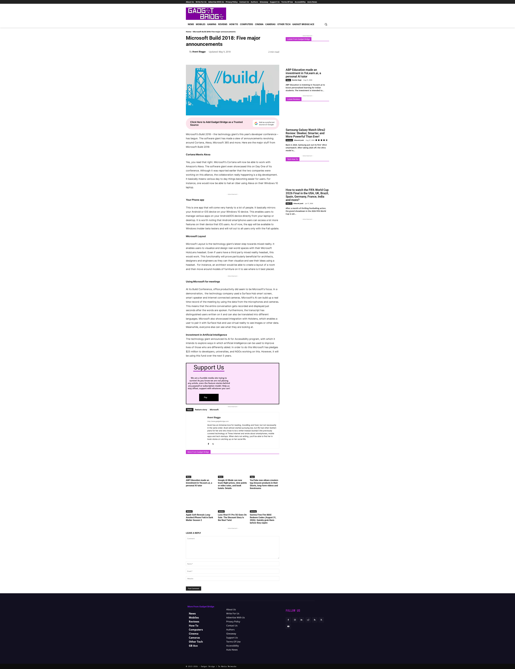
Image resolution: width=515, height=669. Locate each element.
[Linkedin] (257, 58)
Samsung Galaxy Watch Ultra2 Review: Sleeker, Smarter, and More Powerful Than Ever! (305, 133)
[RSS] (314, 619)
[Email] (270, 58)
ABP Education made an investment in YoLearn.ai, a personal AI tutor (199, 483)
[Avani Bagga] (187, 51)
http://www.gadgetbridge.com (218, 421)
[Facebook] (233, 58)
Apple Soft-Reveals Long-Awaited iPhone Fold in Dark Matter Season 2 (199, 517)
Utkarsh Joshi (299, 140)
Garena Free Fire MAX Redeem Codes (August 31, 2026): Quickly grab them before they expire (263, 519)
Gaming (253, 511)
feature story (201, 409)
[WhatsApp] (251, 58)
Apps (252, 477)
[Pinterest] (245, 58)
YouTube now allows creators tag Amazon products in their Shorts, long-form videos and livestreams (264, 484)
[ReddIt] (264, 58)
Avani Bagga (199, 51)
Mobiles (189, 511)
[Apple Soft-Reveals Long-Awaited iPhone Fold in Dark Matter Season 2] (200, 502)
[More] (276, 58)
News (188, 477)
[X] (239, 58)
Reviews (289, 140)
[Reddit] (308, 619)
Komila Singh (296, 80)
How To (289, 203)
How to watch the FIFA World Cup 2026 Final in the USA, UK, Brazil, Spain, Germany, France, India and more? (307, 195)
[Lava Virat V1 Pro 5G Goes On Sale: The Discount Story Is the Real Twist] (232, 502)
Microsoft (214, 409)
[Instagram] (294, 619)
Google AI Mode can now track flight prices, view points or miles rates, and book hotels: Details (232, 484)
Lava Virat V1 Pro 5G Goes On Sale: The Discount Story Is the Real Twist (232, 517)
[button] (326, 24)
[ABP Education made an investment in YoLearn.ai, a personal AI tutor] (200, 467)
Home (188, 31)
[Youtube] (288, 626)
